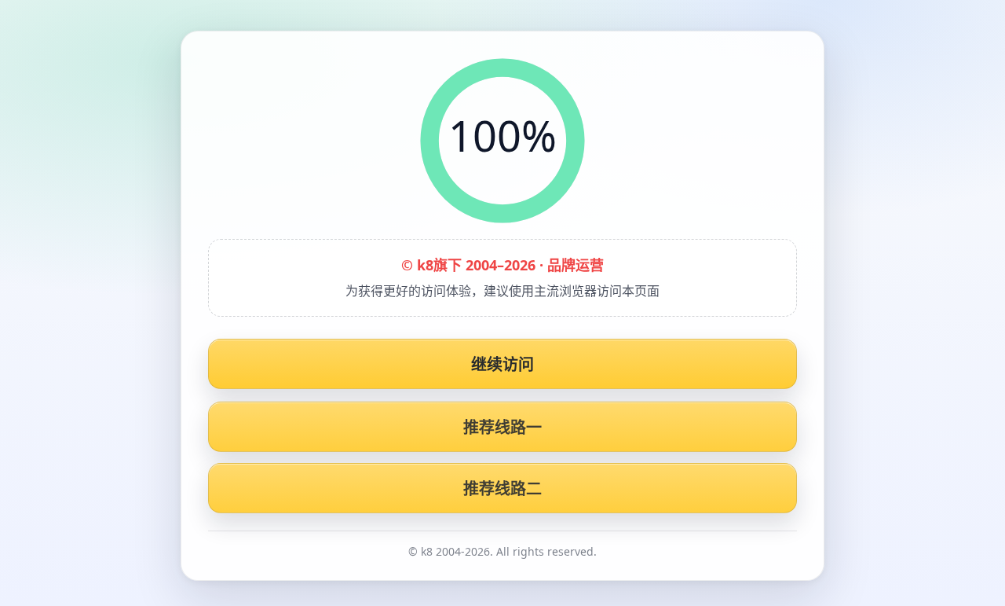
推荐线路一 (503, 427)
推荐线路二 (503, 488)
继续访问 (503, 364)
